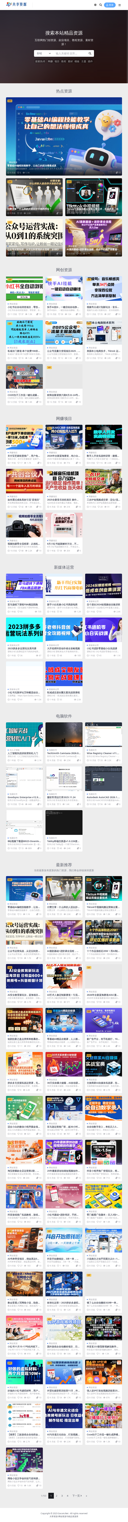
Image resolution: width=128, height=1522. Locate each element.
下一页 (76, 1495)
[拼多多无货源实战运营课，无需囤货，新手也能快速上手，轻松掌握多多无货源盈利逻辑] (24, 1064)
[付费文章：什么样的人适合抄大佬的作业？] (34, 197)
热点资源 (64, 91)
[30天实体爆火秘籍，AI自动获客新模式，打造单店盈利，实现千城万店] (64, 1064)
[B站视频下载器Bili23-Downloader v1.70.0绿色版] (24, 822)
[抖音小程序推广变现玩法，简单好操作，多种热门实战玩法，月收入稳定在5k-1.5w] (103, 1152)
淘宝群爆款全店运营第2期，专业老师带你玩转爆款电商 (23, 1172)
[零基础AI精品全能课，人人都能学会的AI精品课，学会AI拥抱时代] (64, 1020)
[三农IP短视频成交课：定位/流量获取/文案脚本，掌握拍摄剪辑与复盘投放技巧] (103, 481)
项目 (57, 61)
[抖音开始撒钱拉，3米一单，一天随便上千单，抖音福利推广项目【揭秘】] (64, 1240)
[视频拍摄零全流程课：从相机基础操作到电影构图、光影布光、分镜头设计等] (24, 525)
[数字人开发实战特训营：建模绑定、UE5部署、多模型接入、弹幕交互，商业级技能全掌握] (103, 437)
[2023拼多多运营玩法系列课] (24, 630)
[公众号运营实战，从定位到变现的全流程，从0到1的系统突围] (34, 238)
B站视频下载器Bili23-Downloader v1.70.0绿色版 (24, 843)
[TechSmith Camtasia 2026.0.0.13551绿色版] (64, 734)
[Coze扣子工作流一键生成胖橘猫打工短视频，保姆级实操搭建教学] (103, 1415)
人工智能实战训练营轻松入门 (23, 753)
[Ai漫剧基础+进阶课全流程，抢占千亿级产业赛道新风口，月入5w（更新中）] (93, 238)
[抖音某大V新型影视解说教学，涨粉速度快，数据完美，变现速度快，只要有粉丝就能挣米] (103, 1328)
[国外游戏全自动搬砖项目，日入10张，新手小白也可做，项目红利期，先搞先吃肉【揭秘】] (64, 1328)
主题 (83, 61)
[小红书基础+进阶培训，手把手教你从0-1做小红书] (64, 1196)
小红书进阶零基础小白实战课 (102, 648)
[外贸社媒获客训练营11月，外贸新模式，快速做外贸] (64, 1372)
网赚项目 (64, 418)
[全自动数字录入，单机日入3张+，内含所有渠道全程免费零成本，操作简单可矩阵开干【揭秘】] (103, 1108)
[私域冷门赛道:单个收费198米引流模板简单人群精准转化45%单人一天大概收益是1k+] (24, 332)
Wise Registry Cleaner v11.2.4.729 (103, 755)
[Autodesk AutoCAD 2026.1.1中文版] (103, 778)
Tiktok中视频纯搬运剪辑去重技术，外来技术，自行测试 (92, 210)
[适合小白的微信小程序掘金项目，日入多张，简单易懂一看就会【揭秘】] (24, 1108)
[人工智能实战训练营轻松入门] (24, 734)
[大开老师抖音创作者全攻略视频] (64, 630)
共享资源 (54, 1516)
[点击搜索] (90, 53)
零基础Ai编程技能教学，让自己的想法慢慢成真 (31, 165)
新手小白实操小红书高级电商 (62, 604)
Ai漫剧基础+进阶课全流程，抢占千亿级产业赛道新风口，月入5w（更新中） (93, 251)
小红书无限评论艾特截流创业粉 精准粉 (24, 694)
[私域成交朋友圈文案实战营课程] (64, 673)
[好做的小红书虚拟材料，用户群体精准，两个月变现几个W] (24, 1372)
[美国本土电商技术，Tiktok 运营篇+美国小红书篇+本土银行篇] (103, 332)
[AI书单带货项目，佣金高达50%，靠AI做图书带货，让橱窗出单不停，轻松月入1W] (24, 1240)
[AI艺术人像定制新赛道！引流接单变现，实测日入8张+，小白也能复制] (64, 976)
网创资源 (13, 162)
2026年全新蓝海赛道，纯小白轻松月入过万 (63, 457)
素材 (70, 61)
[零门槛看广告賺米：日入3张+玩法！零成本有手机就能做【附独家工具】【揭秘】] (103, 1196)
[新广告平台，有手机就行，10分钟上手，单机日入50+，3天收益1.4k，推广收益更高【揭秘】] (103, 1020)
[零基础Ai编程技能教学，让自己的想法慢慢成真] (64, 136)
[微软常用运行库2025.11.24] (64, 778)
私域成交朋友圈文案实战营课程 (63, 692)
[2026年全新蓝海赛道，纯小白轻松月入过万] (64, 437)
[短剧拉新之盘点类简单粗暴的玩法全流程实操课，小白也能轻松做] (24, 1020)
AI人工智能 (15, 750)
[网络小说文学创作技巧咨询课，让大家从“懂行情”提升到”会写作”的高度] (24, 1460)
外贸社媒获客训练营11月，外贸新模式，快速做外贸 (63, 1392)
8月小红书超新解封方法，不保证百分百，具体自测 (63, 545)
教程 (63, 61)
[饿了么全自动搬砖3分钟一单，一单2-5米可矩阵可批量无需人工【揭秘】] (103, 1284)
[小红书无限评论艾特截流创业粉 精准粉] (24, 673)
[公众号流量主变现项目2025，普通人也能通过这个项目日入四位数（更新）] (64, 332)
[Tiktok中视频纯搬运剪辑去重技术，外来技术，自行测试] (93, 197)
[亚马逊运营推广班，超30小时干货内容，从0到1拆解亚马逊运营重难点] (64, 1108)
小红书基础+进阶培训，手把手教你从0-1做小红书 (63, 1216)
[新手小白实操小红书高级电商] (64, 586)
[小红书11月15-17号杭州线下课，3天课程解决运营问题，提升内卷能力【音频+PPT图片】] (24, 1328)
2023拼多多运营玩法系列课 (22, 648)
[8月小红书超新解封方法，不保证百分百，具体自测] (64, 525)
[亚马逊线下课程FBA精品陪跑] (24, 586)
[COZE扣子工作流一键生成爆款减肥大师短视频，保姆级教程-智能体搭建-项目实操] (24, 376)
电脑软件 (64, 716)
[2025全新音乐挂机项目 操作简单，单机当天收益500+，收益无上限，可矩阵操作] (64, 481)
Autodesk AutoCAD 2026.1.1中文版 (103, 799)
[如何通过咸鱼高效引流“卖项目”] (24, 481)
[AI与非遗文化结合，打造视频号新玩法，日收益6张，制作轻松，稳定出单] (64, 1415)
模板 (77, 61)
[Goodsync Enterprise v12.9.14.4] (24, 778)
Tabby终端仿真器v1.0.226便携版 (63, 843)
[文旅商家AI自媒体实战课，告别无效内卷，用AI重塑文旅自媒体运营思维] (103, 1064)
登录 (111, 5)
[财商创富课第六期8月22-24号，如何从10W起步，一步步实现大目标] (64, 376)
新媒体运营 (64, 567)
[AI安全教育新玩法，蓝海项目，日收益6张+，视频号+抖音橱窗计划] (24, 976)
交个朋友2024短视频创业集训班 (103, 604)
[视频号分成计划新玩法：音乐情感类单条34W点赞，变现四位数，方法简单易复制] (103, 288)
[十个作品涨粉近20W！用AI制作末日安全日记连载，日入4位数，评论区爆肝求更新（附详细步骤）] (103, 932)
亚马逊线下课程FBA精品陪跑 (23, 604)
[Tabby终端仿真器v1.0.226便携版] (64, 822)
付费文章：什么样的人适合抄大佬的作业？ (29, 208)
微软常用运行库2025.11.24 (61, 797)
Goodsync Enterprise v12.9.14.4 (24, 799)
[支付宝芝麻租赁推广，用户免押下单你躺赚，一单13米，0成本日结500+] (24, 437)
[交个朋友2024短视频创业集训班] (103, 586)
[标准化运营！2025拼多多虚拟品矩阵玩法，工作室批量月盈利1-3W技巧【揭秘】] (64, 1284)
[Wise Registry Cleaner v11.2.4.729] (103, 734)
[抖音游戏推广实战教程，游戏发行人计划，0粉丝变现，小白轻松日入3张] (24, 1196)
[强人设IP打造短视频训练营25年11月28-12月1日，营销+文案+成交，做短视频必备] (103, 1372)
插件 (90, 61)
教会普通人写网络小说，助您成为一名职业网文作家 (24, 1304)
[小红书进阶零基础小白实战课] (103, 630)
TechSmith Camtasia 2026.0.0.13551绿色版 (63, 755)
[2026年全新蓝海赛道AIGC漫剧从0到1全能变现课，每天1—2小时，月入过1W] (103, 976)
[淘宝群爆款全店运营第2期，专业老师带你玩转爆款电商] (24, 1152)
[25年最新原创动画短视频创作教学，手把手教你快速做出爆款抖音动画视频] (64, 1152)
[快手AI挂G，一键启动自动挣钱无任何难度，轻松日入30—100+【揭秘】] (64, 288)
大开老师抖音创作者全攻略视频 (63, 648)
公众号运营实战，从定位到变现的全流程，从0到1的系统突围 (34, 251)
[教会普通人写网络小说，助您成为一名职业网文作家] (24, 1284)
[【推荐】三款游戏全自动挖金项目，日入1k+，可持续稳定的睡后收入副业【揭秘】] (24, 1415)
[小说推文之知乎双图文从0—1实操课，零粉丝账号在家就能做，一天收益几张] (103, 1240)
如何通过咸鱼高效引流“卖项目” (24, 499)
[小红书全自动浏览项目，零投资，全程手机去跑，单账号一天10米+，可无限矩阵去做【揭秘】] (24, 288)
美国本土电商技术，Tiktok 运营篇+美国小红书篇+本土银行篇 (103, 352)
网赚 (50, 61)
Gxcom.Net (63, 1513)
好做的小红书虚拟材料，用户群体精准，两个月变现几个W (24, 1392)
